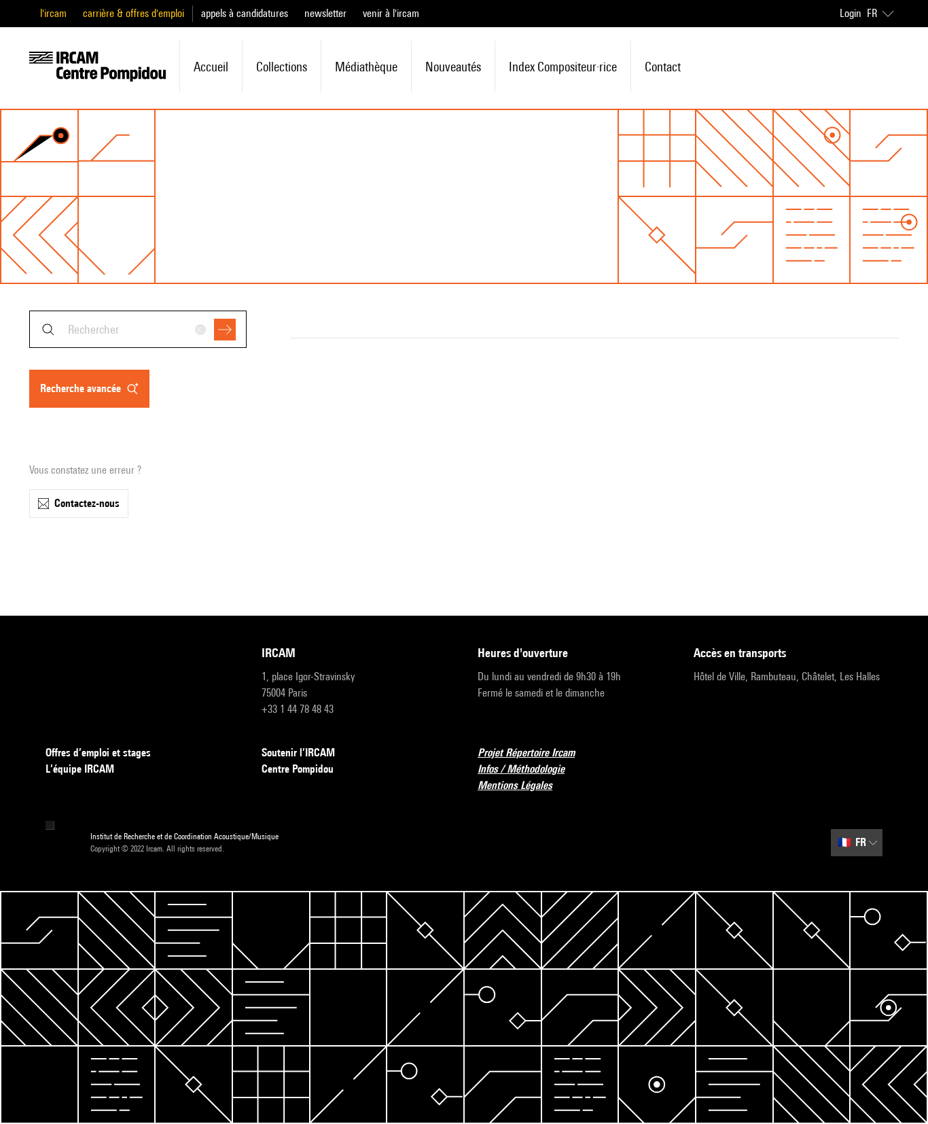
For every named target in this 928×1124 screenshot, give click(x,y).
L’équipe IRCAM (80, 768)
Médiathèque (366, 66)
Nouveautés (453, 66)
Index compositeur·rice (563, 66)
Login (850, 13)
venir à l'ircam (391, 13)
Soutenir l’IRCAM (298, 752)
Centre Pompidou (298, 768)
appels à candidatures (244, 13)
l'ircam (53, 13)
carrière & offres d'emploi (133, 13)
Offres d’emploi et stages (98, 752)
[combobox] (138, 329)
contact (663, 66)
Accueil (211, 66)
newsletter (325, 13)
